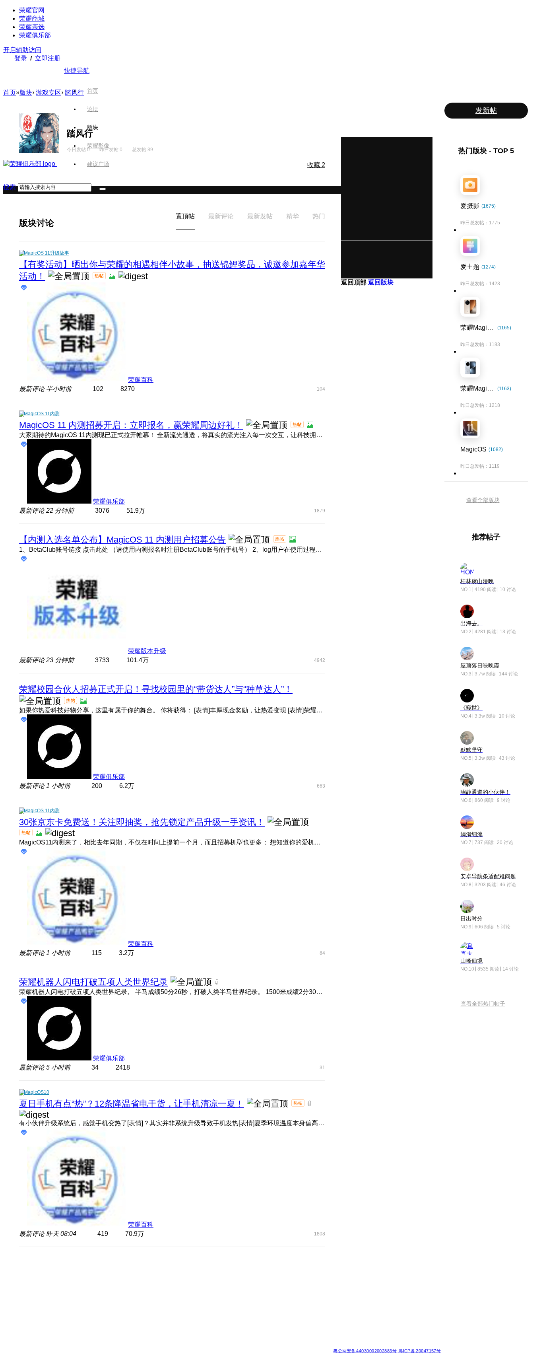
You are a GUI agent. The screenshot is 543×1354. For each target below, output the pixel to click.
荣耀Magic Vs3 (61, 1327)
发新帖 (486, 111)
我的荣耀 (285, 1298)
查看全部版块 (483, 500)
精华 (292, 216)
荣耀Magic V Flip (63, 1336)
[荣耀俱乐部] (30, 163)
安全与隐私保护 (292, 1289)
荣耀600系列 (116, 1269)
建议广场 (98, 164)
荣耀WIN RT (173, 1279)
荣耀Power (229, 1289)
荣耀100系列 (116, 1317)
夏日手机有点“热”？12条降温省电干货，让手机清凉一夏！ (131, 1104)
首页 (92, 91)
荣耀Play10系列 (235, 1298)
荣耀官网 (32, 10)
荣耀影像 (98, 145)
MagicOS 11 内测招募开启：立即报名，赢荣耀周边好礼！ (131, 425)
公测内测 (285, 1279)
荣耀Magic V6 (60, 1269)
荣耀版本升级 (147, 651)
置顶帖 (185, 216)
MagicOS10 (36, 1092)
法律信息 (245, 1344)
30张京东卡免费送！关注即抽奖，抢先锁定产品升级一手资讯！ (142, 822)
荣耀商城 (32, 18)
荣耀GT (226, 1317)
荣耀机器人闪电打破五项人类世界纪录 (93, 982)
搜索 (9, 187)
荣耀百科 (140, 379)
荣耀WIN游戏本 (176, 1298)
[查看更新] (61, 223)
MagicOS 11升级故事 (46, 253)
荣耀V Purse (231, 1327)
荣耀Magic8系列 (62, 1279)
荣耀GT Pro (230, 1308)
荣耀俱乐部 (35, 35)
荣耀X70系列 (232, 1336)
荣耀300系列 (116, 1298)
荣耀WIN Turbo (176, 1289)
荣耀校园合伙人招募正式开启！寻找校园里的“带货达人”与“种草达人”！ (156, 689)
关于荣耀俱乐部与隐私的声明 (178, 1344)
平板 (338, 1279)
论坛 (92, 109)
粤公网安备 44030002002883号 (364, 1350)
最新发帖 (260, 216)
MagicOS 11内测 (42, 413)
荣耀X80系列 (232, 1279)
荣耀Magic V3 (60, 1317)
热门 (318, 216)
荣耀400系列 (116, 1289)
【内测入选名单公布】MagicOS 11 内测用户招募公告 (122, 540)
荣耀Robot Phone (237, 1269)
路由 (338, 1317)
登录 (20, 58)
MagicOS (285, 1269)
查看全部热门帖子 (483, 1003)
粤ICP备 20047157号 (419, 1350)
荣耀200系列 (116, 1308)
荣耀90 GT (114, 1327)
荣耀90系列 (115, 1336)
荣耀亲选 (32, 26)
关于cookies (223, 1344)
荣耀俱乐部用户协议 (125, 1344)
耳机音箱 (342, 1308)
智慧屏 (340, 1298)
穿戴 (338, 1289)
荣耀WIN (169, 1269)
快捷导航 (76, 70)
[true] (102, 189)
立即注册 (47, 58)
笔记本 (340, 1269)
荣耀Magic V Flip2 (64, 1298)
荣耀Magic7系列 (62, 1308)
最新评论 (221, 216)
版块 (92, 127)
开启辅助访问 (22, 50)
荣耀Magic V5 (60, 1289)
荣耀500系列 (116, 1279)
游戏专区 (48, 92)
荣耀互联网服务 (407, 1269)
